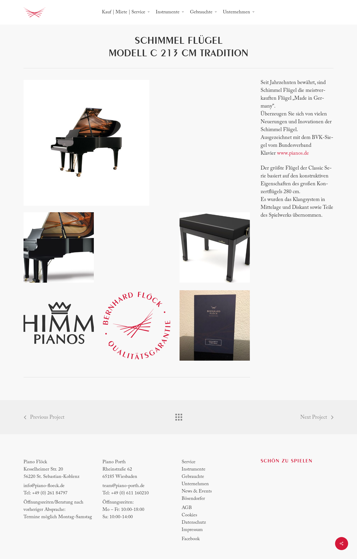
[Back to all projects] (178, 416)
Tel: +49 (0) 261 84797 (45, 493)
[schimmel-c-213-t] (59, 247)
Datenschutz (194, 522)
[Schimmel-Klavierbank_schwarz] (215, 247)
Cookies (189, 515)
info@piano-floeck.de (44, 486)
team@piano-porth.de (123, 486)
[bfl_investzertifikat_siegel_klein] (136, 325)
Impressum (192, 530)
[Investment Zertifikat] (215, 325)
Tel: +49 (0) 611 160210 (125, 493)
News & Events (197, 491)
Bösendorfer (193, 498)
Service (188, 462)
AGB (187, 508)
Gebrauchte (193, 476)
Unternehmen (195, 484)
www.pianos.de (293, 153)
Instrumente (193, 469)
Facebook (191, 539)
